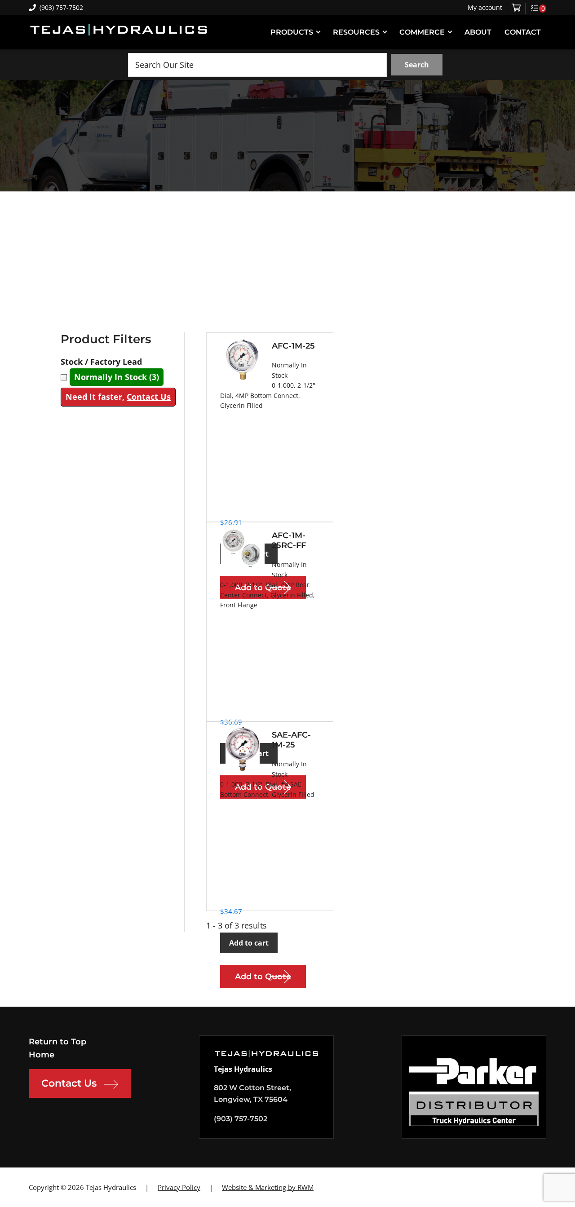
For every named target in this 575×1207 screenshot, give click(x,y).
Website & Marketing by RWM (268, 1187)
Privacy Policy (179, 1187)
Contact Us (149, 396)
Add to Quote (263, 977)
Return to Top (57, 1042)
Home (41, 1055)
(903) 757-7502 (61, 7)
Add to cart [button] (249, 943)
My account (485, 8)
